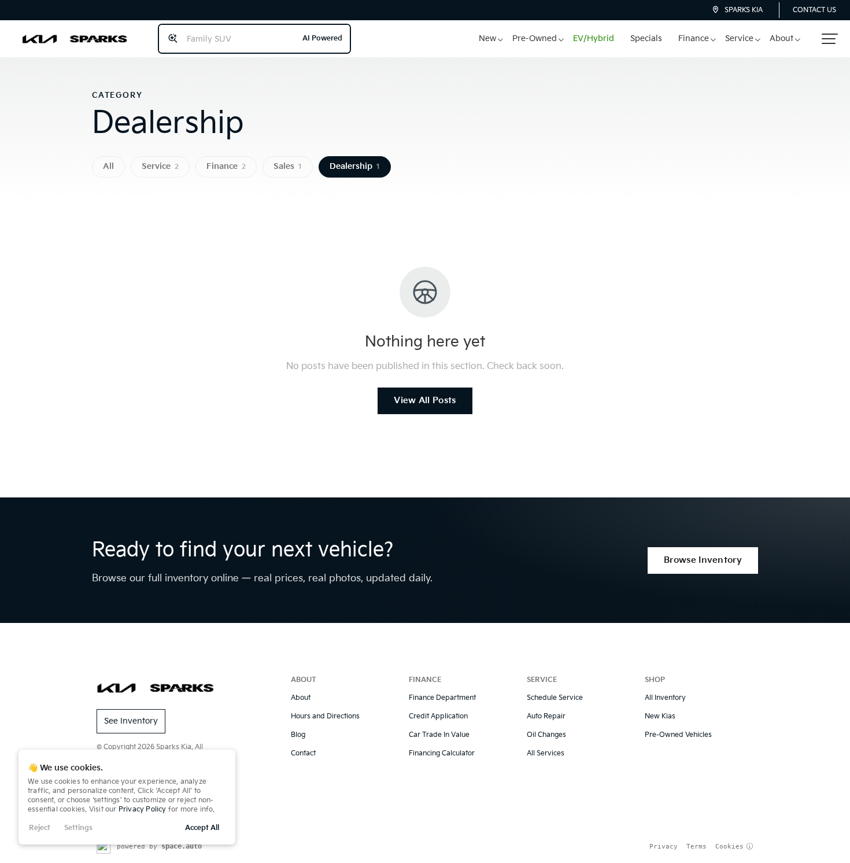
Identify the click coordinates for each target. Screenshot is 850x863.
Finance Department (442, 698)
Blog (298, 735)
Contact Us (814, 10)
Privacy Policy (143, 809)
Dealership (355, 166)
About (781, 38)
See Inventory (131, 721)
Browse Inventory (703, 560)
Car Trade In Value (439, 735)
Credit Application (438, 716)
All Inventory (665, 698)
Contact (303, 753)
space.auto (181, 846)
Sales (288, 166)
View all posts (425, 400)
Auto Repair (546, 716)
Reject (39, 828)
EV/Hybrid (593, 38)
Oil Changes (546, 735)
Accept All (202, 828)
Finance (693, 38)
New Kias (660, 716)
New (487, 38)
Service (739, 38)
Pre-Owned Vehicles (678, 735)
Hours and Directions (325, 716)
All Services (545, 753)
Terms (696, 846)
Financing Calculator (442, 753)
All (108, 166)
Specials (646, 38)
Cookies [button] (729, 846)
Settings (78, 828)
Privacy (663, 846)
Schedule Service (555, 698)
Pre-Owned (534, 38)
